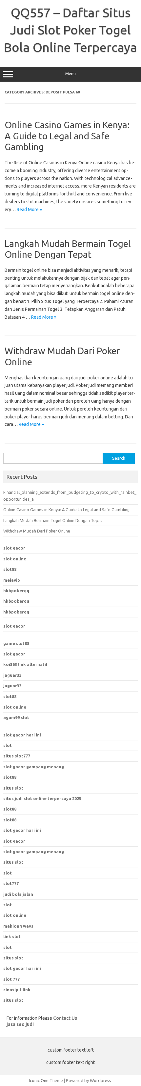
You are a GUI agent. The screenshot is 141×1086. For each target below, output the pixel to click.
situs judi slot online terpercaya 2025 (42, 798)
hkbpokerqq (16, 590)
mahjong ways (18, 926)
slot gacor (14, 548)
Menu (70, 73)
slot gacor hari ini (22, 735)
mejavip (11, 580)
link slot (12, 936)
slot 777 (11, 979)
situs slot (13, 788)
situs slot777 (16, 756)
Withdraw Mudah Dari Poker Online (36, 531)
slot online (14, 558)
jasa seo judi (20, 1024)
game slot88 (16, 643)
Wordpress (100, 1080)
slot (7, 745)
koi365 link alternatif (25, 664)
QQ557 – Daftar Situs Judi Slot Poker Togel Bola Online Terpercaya (70, 30)
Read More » (29, 209)
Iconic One (39, 1080)
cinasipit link (16, 989)
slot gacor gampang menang (33, 766)
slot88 (9, 569)
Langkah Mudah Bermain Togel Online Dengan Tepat (52, 520)
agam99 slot (16, 717)
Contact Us (65, 1018)
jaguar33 (12, 675)
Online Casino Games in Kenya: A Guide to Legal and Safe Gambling (67, 136)
